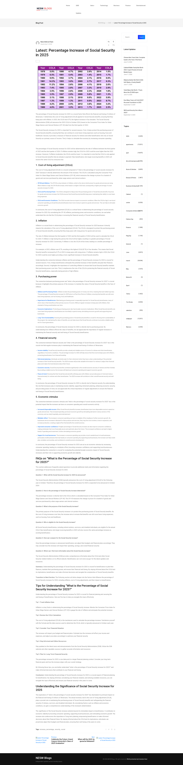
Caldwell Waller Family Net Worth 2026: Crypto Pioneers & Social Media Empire (133, 70)
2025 (134, 136)
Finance (127, 5)
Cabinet (134, 194)
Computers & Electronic (134, 211)
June (134, 252)
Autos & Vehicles (134, 169)
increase (42, 729)
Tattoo (134, 294)
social (63, 729)
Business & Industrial (134, 186)
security (57, 729)
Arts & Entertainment (134, 161)
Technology (104, 5)
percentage (50, 729)
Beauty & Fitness (134, 177)
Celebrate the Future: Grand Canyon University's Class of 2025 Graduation (62, 741)
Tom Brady (134, 302)
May (134, 269)
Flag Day (134, 236)
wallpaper (134, 318)
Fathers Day (134, 219)
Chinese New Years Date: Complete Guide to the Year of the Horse (134, 59)
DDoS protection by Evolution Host (137, 759)
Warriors (134, 327)
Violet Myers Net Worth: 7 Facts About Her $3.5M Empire (133, 91)
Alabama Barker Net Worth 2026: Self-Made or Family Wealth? (133, 81)
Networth (134, 277)
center (134, 202)
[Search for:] (132, 37)
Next (93, 737)
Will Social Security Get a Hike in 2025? (133, 111)
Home (68, 5)
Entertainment (141, 5)
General (134, 244)
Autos (92, 5)
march (134, 260)
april (134, 153)
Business (117, 5)
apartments (134, 144)
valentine (134, 310)
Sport (134, 285)
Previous (54, 737)
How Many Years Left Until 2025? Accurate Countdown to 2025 (134, 101)
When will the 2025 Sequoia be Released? (86, 740)
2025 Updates (78, 9)
